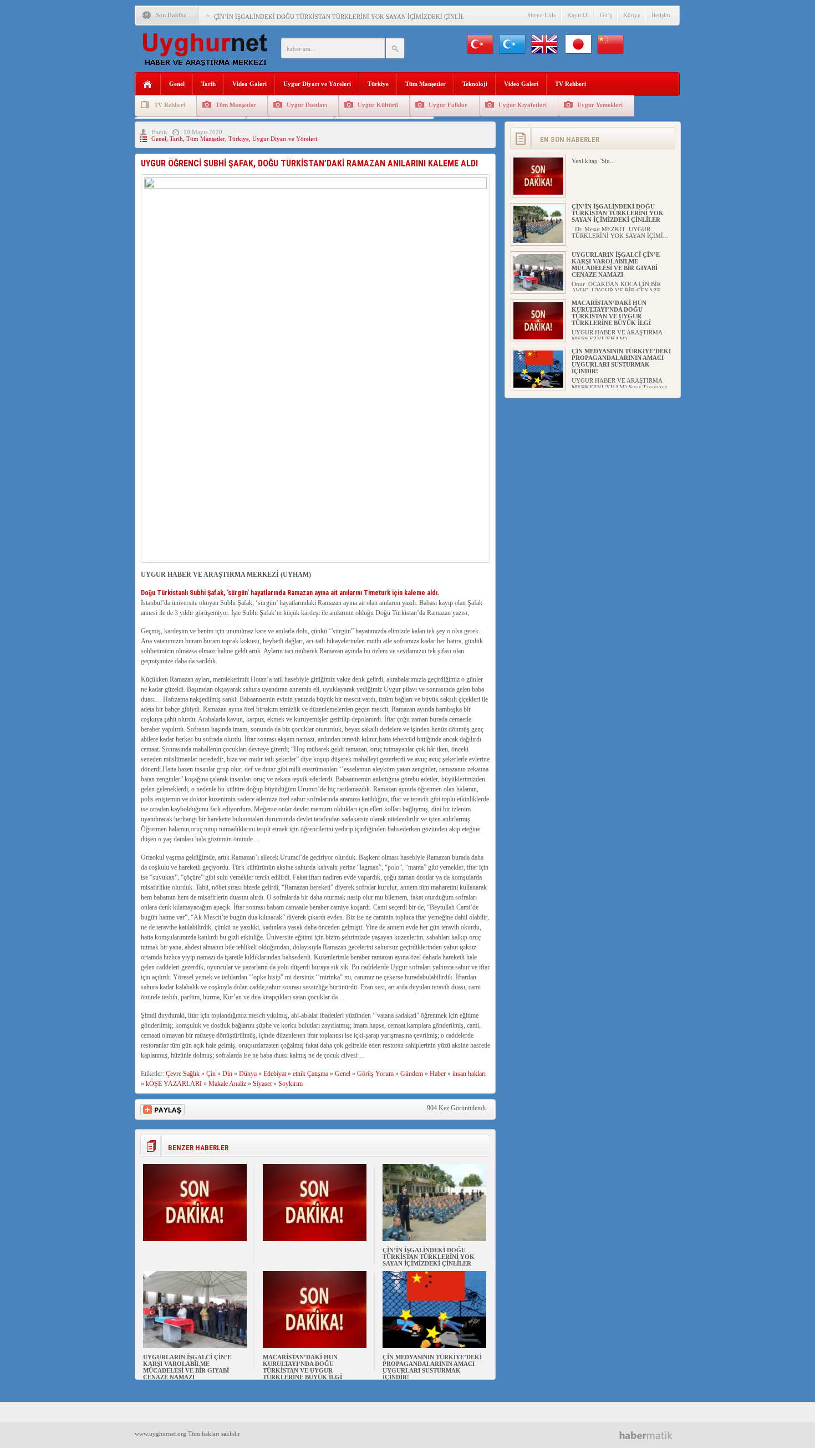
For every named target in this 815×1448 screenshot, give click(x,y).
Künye (631, 15)
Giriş (606, 15)
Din (227, 1074)
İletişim (660, 15)
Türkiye (378, 83)
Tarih (208, 83)
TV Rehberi (570, 83)
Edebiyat (274, 1074)
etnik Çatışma (310, 1074)
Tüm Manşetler (425, 83)
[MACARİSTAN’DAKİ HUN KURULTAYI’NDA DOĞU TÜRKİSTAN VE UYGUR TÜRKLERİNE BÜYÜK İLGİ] (314, 1346)
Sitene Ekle (541, 15)
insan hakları (469, 1074)
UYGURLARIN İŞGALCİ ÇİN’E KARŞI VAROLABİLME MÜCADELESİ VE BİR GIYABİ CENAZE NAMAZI (187, 1367)
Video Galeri (249, 83)
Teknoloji (474, 83)
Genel (177, 83)
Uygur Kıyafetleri (522, 104)
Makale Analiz (227, 1084)
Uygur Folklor (448, 104)
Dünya (248, 1074)
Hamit (159, 132)
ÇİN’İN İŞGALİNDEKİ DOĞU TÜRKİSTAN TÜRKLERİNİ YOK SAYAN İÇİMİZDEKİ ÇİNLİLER (343, 16)
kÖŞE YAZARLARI (174, 1084)
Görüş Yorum (375, 1074)
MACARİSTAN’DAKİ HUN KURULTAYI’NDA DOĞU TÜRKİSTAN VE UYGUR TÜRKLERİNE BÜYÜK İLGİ (302, 1367)
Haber (438, 1074)
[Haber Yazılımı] (650, 1435)
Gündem (411, 1074)
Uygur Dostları (307, 104)
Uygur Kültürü (378, 104)
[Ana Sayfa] (147, 84)
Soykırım (290, 1084)
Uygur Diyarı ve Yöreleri (317, 83)
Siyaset (262, 1084)
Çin (211, 1074)
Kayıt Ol (578, 15)
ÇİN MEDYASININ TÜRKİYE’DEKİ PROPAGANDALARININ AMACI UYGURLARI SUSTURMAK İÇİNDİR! (432, 1367)
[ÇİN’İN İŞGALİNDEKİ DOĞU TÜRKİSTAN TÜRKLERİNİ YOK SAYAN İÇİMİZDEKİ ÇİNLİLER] (434, 1239)
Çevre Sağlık (183, 1074)
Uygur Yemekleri (600, 104)
